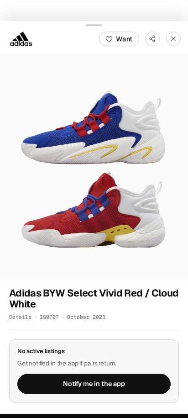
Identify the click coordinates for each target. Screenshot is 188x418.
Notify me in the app (94, 384)
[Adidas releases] (21, 38)
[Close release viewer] (173, 38)
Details (20, 316)
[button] (94, 165)
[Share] (152, 38)
